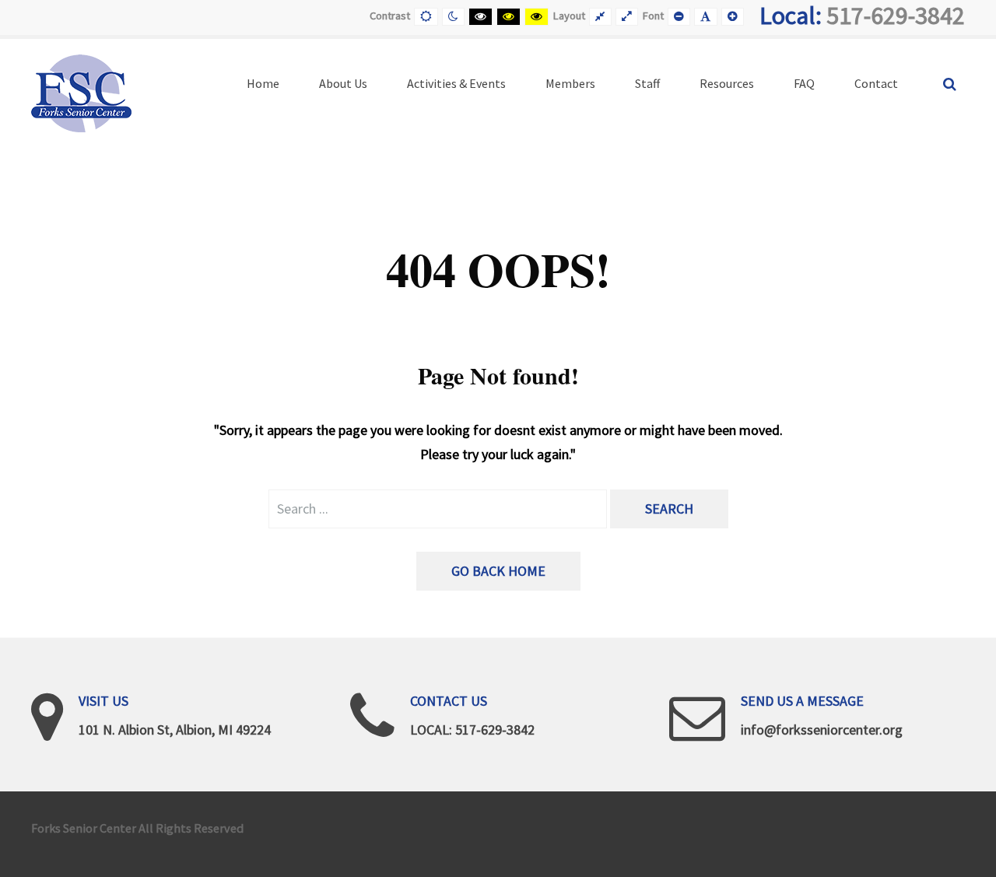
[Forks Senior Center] (81, 91)
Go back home (498, 571)
